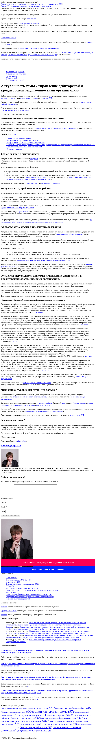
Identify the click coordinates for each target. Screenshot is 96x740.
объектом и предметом (50, 183)
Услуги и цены (11, 76)
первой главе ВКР (77, 415)
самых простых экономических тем (37, 383)
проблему (49, 403)
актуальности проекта (29, 98)
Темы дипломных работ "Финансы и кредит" (43, 714)
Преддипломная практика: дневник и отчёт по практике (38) (30, 597)
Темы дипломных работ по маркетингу (60, 718)
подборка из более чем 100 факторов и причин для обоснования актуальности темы (48, 178)
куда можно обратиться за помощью (42, 55)
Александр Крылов (11, 445)
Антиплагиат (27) (13, 582)
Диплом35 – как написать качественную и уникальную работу (26, 6)
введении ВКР (46, 98)
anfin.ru (4, 607)
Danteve (9, 627)
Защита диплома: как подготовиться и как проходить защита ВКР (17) (34, 590)
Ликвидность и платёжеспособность (72, 708)
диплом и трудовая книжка (28, 23)
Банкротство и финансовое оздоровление (18, 708)
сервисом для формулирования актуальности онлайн (55, 128)
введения (34, 159)
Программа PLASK (9, 611)
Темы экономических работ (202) (19, 599)
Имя (3, 503)
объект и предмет (79, 403)
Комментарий (7, 499)
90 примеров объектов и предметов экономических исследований (43, 260)
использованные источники (24, 405)
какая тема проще (66, 53)
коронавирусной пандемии (37, 177)
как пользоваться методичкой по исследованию (44, 411)
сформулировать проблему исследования (17, 208)
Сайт (3, 511)
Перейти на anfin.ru (8, 38)
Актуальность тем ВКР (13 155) (18, 580)
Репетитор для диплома (15, 72)
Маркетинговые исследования (14, 712)
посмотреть (31, 19)
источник (39, 312)
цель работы (23, 212)
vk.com (89, 42)
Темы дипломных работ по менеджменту (44, 720)
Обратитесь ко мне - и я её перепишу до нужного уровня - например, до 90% (31, 4)
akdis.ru (4, 615)
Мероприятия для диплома (51, 711)
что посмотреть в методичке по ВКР (16, 110)
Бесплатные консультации (16, 74)
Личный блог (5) (12, 592)
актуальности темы (8, 98)
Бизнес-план (44, 708)
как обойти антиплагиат (17, 55)
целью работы (31, 183)
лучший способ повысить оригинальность (30, 397)
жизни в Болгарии (66, 736)
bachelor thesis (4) (12, 578)
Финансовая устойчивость (36, 727)
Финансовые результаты (37, 730)
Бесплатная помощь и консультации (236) (22, 584)
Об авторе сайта (12, 78)
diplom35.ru (21, 441)
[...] (30, 659)
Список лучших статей (15, 80)
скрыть (14, 134)
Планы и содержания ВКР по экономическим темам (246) (29, 595)
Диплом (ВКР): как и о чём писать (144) (22, 588)
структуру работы (43, 405)
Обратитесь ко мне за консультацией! (48, 569)
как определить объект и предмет (69, 234)
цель (63, 403)
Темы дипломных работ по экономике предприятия (47, 724)
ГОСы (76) (10, 586)
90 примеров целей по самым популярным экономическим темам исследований (46, 221)
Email (4, 507)
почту (9, 44)
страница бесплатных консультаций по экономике (38, 48)
